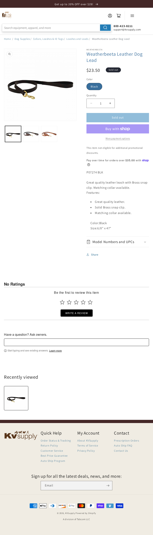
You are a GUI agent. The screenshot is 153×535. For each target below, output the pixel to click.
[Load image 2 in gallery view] (31, 134)
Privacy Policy (86, 450)
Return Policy (49, 445)
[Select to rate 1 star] (62, 302)
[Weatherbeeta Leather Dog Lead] (16, 398)
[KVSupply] (7, 15)
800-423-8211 (123, 26)
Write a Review (76, 313)
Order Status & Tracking (56, 440)
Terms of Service (87, 445)
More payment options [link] (118, 138)
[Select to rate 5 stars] (90, 302)
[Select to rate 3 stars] (76, 302)
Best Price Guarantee (54, 455)
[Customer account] (110, 15)
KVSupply (70, 513)
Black (94, 86)
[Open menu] (132, 15)
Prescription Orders (126, 440)
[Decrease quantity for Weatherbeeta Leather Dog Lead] (91, 103)
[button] (117, 241)
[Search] (105, 27)
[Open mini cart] (118, 15)
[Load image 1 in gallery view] (13, 134)
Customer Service (52, 450)
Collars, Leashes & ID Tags (48, 39)
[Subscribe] (107, 485)
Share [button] (94, 254)
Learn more (55, 350)
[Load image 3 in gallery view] (49, 134)
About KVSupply (87, 440)
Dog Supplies (22, 39)
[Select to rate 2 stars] (69, 302)
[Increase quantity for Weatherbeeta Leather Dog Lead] (110, 103)
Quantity (91, 95)
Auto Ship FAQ (123, 445)
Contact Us (121, 450)
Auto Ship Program (53, 461)
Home (7, 39)
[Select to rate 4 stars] (83, 302)
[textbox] (76, 342)
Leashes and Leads (77, 39)
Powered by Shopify (86, 513)
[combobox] (57, 28)
